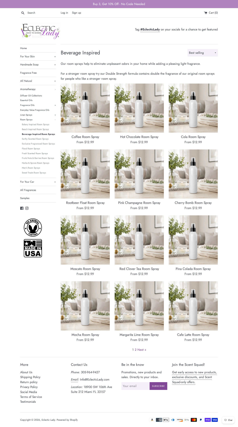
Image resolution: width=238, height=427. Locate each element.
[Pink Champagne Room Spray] (139, 174)
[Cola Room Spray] (193, 108)
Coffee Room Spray (85, 136)
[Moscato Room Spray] (85, 239)
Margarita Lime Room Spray (139, 334)
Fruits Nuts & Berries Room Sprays (38, 158)
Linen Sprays (38, 114)
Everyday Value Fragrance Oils (34, 110)
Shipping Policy (30, 377)
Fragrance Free (28, 73)
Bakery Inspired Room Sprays (35, 124)
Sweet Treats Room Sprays (34, 172)
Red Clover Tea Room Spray (139, 268)
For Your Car (38, 182)
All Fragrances (28, 190)
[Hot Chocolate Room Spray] (139, 108)
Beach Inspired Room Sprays (35, 129)
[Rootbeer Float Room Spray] (85, 174)
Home (23, 48)
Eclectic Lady (48, 420)
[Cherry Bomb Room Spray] (193, 174)
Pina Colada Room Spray (193, 268)
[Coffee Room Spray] (85, 108)
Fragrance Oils (38, 105)
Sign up (76, 13)
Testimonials (28, 401)
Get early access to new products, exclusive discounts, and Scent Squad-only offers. (194, 377)
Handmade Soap (38, 64)
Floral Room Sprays (31, 148)
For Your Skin (38, 56)
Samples (24, 198)
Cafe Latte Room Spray (193, 334)
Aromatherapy (38, 89)
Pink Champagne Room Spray (139, 202)
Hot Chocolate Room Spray (139, 136)
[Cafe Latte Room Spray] (193, 305)
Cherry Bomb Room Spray (193, 202)
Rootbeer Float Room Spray (85, 202)
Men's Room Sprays (31, 167)
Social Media (28, 392)
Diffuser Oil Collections (31, 95)
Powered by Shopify (67, 420)
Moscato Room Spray (85, 268)
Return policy (28, 382)
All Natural (38, 81)
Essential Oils (26, 100)
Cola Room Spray (193, 136)
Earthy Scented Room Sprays (35, 138)
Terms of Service (31, 397)
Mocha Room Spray (85, 334)
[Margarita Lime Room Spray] (139, 305)
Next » (141, 349)
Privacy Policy (29, 387)
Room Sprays (38, 119)
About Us (26, 372)
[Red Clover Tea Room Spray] (139, 239)
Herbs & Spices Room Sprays (35, 163)
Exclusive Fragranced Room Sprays (38, 143)
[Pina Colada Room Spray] (193, 239)
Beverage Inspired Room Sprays (38, 134)
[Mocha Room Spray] (85, 305)
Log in (64, 13)
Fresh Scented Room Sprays (35, 153)
